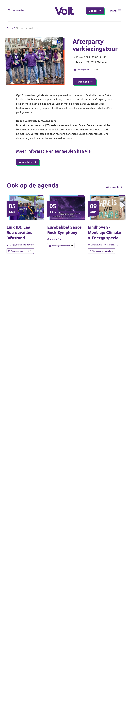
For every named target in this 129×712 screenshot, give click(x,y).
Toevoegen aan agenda (86, 70)
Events (10, 28)
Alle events (112, 186)
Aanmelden (82, 81)
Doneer (93, 10)
